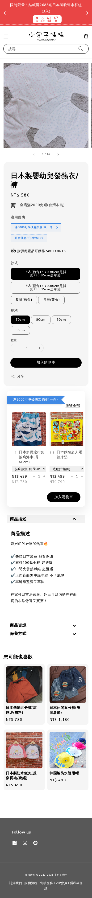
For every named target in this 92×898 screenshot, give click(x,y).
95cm (20, 330)
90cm (61, 320)
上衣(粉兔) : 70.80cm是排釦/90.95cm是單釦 (46, 273)
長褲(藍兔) (51, 300)
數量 (14, 340)
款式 (14, 263)
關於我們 (15, 883)
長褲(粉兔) (24, 300)
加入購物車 (46, 362)
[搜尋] (80, 48)
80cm (41, 320)
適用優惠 (18, 217)
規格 (14, 310)
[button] (6, 36)
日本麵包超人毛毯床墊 (69, 454)
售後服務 (46, 883)
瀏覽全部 (73, 406)
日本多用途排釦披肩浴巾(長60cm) (32, 457)
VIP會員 (61, 883)
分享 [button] (20, 376)
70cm (20, 320)
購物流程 (31, 883)
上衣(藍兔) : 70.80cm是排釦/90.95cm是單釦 (46, 287)
